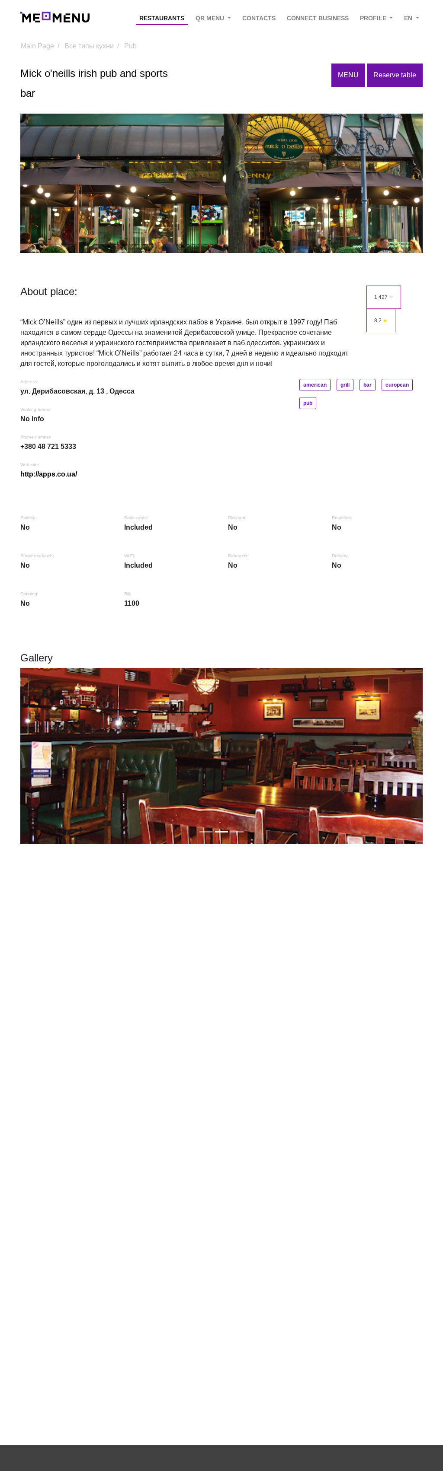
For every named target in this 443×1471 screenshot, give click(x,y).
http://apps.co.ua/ (48, 474)
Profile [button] (374, 18)
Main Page (37, 46)
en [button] (409, 18)
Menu (348, 75)
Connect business (318, 18)
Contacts (259, 18)
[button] (50, 756)
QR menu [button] (211, 18)
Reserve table (394, 75)
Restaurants (161, 18)
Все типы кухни (89, 46)
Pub (130, 46)
